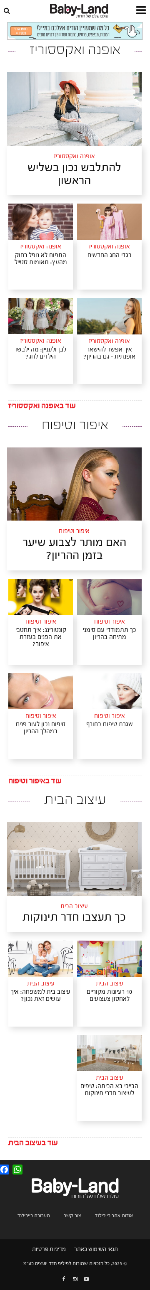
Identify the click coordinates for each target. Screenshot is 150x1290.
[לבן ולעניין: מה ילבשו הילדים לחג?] (40, 315)
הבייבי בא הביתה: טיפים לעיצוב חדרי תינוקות (109, 1090)
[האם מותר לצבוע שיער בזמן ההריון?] (74, 483)
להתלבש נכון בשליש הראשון (74, 174)
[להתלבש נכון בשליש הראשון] (74, 109)
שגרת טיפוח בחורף (109, 724)
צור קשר (72, 1216)
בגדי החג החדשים (110, 255)
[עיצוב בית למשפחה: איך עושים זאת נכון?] (40, 958)
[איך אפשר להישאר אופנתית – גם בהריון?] (109, 315)
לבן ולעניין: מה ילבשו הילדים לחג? (40, 353)
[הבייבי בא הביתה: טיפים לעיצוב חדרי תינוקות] (109, 1052)
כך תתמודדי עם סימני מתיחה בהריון (109, 634)
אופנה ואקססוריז (74, 157)
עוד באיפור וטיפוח (35, 780)
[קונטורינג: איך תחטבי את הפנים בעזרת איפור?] (40, 596)
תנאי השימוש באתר (96, 1249)
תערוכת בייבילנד (34, 1216)
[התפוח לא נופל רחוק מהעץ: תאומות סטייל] (40, 221)
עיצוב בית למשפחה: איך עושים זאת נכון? (40, 995)
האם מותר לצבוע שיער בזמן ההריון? (74, 549)
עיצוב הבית (74, 907)
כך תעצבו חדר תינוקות (74, 917)
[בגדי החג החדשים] (109, 221)
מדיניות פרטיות (49, 1249)
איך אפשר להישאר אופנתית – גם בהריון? (109, 353)
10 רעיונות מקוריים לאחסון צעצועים (109, 995)
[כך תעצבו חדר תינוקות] (74, 858)
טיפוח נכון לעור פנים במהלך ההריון (40, 728)
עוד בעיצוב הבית (33, 1142)
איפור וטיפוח (74, 532)
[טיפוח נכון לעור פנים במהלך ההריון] (40, 691)
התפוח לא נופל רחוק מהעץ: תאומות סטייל (41, 259)
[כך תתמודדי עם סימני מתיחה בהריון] (109, 596)
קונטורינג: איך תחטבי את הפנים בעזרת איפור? (40, 637)
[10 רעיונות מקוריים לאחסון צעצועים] (109, 958)
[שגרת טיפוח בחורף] (109, 691)
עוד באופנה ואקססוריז (42, 405)
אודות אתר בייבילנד (114, 1216)
